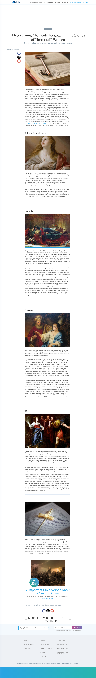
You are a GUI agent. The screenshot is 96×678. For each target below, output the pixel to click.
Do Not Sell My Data (62, 648)
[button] (87, 2)
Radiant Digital (44, 656)
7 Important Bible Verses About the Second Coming (48, 591)
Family (65, 2)
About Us (26, 640)
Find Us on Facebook (46, 648)
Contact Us (27, 648)
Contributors (44, 644)
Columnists (43, 640)
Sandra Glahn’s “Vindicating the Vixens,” (36, 123)
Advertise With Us (29, 644)
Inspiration (33, 2)
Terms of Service (62, 644)
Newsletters (73, 2)
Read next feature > (48, 598)
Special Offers (80, 2)
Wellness (48, 2)
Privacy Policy (61, 640)
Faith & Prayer (39, 2)
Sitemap (42, 652)
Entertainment (57, 2)
